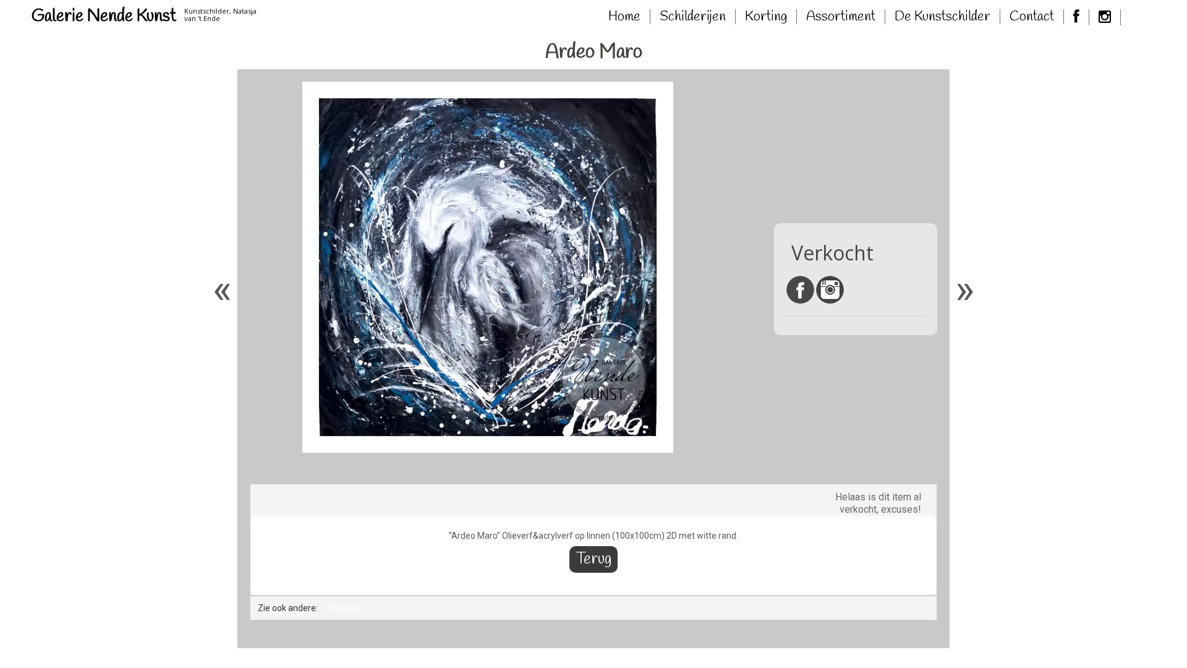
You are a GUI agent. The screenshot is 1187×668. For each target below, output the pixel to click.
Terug (593, 559)
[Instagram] (1105, 17)
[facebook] (1076, 17)
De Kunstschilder (942, 16)
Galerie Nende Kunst (104, 16)
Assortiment (840, 16)
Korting (766, 16)
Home (624, 16)
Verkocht (342, 608)
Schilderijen (693, 16)
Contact (1032, 16)
